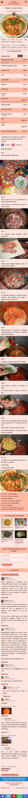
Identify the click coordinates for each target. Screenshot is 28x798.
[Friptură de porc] (21, 522)
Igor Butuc (24, 787)
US (25, 56)
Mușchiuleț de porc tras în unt (7, 540)
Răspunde (4, 597)
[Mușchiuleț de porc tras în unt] (7, 534)
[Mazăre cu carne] (7, 522)
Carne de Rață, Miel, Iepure (15, 508)
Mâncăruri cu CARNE (16, 509)
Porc (7, 509)
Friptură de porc (20, 527)
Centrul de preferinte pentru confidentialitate (14, 784)
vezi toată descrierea (14, 51)
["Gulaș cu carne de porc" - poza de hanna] (7, 711)
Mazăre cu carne (6, 527)
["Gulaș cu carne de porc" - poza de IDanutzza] (7, 740)
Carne (3, 509)
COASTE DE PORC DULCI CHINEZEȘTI (19, 541)
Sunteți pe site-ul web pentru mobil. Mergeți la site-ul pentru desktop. (14, 779)
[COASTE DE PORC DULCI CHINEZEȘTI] (21, 534)
